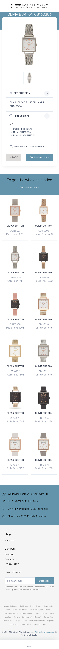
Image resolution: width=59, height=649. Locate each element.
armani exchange (10, 606)
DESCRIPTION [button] (22, 93)
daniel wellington (36, 610)
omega (17, 621)
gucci (52, 613)
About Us (9, 554)
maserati (37, 617)
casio (8, 610)
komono (17, 617)
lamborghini (27, 617)
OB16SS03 (15, 231)
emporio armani (26, 613)
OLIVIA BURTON (15, 226)
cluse (15, 610)
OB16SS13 (15, 418)
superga (50, 621)
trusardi (37, 624)
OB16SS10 (44, 324)
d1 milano (23, 610)
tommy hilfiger (25, 624)
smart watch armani (37, 621)
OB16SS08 (15, 324)
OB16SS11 (15, 371)
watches (9, 540)
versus (44, 624)
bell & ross (24, 606)
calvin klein (48, 606)
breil (32, 606)
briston (38, 606)
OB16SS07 (44, 277)
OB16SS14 (44, 418)
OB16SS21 (44, 465)
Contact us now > (39, 157)
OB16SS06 (15, 277)
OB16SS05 (43, 231)
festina (44, 613)
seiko (25, 621)
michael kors (48, 617)
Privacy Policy (12, 564)
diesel (47, 610)
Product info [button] (21, 115)
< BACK (14, 157)
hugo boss (7, 617)
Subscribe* (45, 580)
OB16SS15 (15, 465)
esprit (37, 613)
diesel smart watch (10, 613)
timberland (13, 624)
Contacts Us (11, 559)
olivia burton (8, 621)
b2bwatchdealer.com (44, 632)
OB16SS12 (44, 371)
